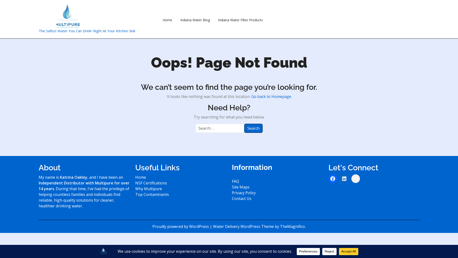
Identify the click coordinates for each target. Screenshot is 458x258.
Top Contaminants (152, 194)
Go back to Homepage (271, 96)
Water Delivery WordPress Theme (244, 226)
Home (167, 20)
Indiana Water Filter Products (240, 20)
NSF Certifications (151, 183)
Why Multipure (148, 188)
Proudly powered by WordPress (181, 226)
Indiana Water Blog (195, 20)
